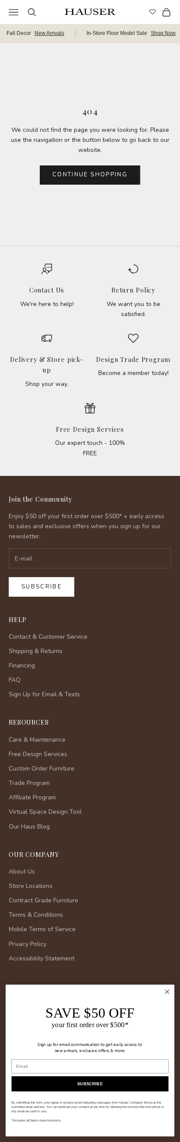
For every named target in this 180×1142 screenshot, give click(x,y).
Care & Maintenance (37, 740)
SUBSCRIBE (90, 1084)
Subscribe (41, 587)
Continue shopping (90, 175)
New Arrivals (49, 33)
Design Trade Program (133, 359)
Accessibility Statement (41, 958)
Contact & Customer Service (48, 637)
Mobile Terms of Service (42, 929)
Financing (22, 665)
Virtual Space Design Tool (45, 812)
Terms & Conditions (36, 915)
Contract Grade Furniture (43, 900)
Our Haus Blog (29, 826)
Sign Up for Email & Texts (44, 694)
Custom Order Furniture (41, 768)
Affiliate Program (32, 797)
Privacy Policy (27, 944)
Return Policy (133, 290)
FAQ (15, 680)
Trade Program (29, 783)
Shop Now (163, 33)
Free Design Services (90, 429)
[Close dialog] (167, 992)
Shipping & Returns (35, 651)
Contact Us (47, 290)
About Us (22, 871)
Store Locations (30, 886)
